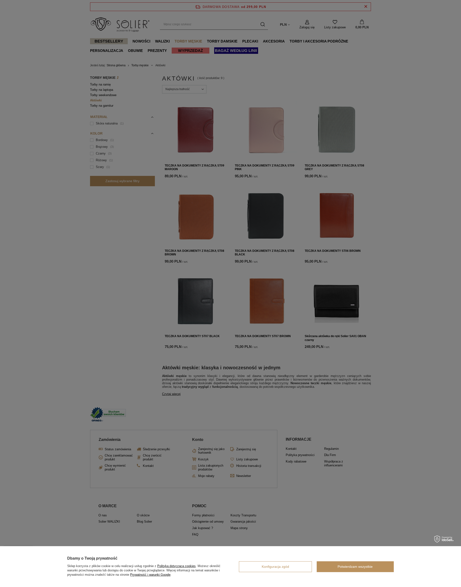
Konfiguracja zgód (275, 566)
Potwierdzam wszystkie (355, 566)
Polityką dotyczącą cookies (176, 566)
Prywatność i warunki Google (150, 574)
